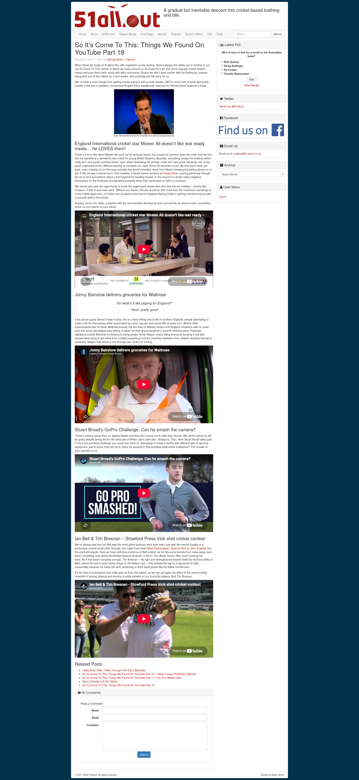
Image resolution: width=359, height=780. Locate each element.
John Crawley (198, 548)
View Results (251, 85)
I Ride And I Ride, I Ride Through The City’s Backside (113, 670)
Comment (93, 725)
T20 (209, 34)
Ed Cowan (230, 70)
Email (95, 717)
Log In (222, 196)
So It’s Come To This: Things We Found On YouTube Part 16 (118, 685)
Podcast (176, 34)
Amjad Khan (171, 173)
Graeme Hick (178, 548)
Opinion (162, 34)
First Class (147, 34)
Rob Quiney (231, 62)
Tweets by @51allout (231, 106)
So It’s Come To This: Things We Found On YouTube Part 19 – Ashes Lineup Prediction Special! (139, 674)
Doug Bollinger (233, 66)
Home (82, 34)
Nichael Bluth (115, 59)
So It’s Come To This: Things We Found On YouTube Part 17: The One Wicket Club (131, 678)
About (94, 34)
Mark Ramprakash (158, 548)
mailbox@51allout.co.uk (247, 153)
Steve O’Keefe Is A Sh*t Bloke (99, 681)
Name (95, 710)
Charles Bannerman (236, 73)
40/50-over (108, 34)
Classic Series (127, 34)
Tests (219, 34)
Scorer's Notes (194, 34)
